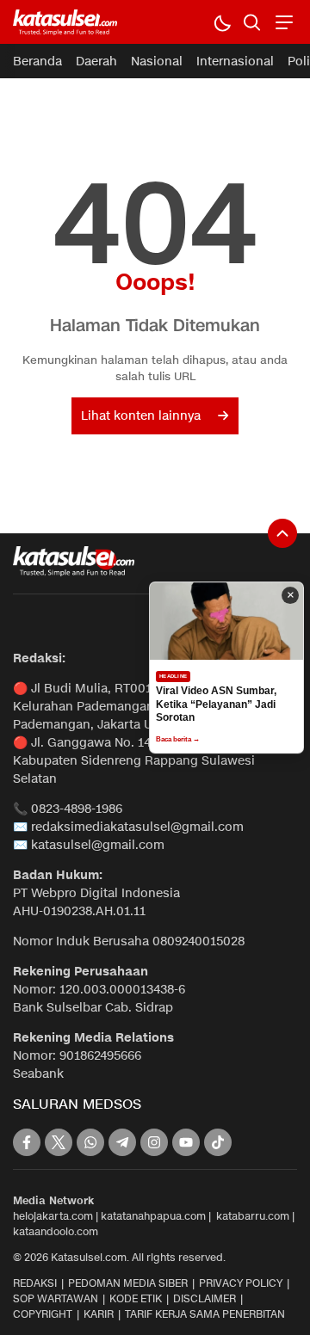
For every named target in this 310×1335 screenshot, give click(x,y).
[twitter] (58, 1142)
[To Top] (282, 533)
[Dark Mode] (222, 22)
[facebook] (26, 1142)
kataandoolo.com (55, 1231)
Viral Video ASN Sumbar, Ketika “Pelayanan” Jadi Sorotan (216, 704)
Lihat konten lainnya (141, 416)
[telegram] (122, 1142)
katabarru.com (252, 1216)
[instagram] (154, 1142)
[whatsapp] (90, 1142)
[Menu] (282, 22)
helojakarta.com (53, 1216)
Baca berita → (178, 739)
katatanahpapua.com (153, 1216)
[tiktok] (218, 1142)
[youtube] (186, 1142)
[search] (252, 22)
